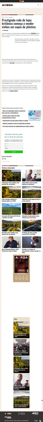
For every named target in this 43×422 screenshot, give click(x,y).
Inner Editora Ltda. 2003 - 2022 (10, 420)
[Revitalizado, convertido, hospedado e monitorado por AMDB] (40, 420)
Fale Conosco (18, 420)
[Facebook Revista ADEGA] (3, 158)
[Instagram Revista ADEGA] (5, 158)
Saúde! (14, 152)
